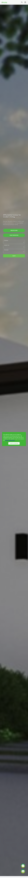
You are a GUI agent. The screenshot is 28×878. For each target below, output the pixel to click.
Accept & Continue (14, 443)
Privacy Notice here (10, 440)
